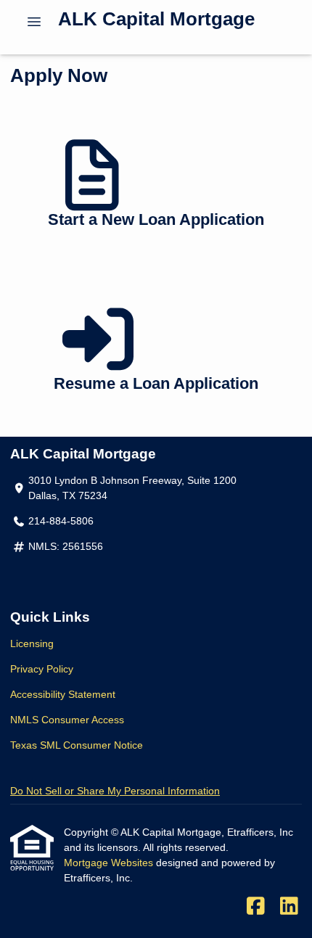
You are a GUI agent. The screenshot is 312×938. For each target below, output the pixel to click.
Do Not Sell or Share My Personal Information (115, 791)
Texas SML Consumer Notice (76, 745)
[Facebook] (255, 907)
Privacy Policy (41, 669)
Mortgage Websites (110, 862)
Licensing (32, 643)
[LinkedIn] (289, 907)
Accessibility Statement (62, 694)
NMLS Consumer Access (67, 719)
